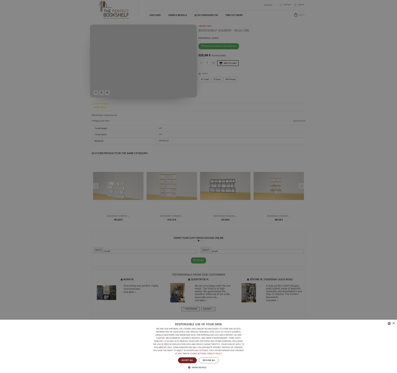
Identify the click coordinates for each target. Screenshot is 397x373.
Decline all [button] (209, 360)
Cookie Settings (198, 353)
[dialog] (198, 346)
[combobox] (389, 323)
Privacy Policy (214, 353)
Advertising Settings (197, 350)
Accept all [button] (187, 360)
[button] (198, 367)
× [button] (393, 323)
